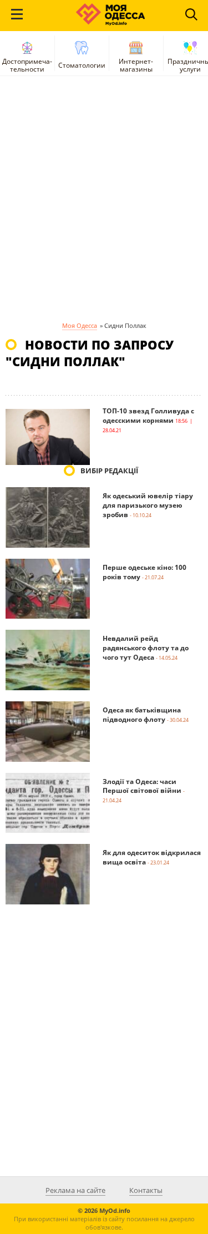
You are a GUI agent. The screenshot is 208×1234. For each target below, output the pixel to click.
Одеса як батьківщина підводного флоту (142, 714)
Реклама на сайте (75, 1190)
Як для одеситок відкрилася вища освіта (152, 857)
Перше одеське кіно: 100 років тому (144, 572)
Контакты (146, 1190)
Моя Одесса (79, 325)
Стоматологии (81, 65)
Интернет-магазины (136, 65)
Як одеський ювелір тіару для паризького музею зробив (148, 505)
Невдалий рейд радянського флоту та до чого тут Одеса (146, 648)
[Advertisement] (104, 202)
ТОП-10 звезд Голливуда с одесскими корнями (148, 415)
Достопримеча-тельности (27, 65)
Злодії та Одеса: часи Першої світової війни (142, 786)
